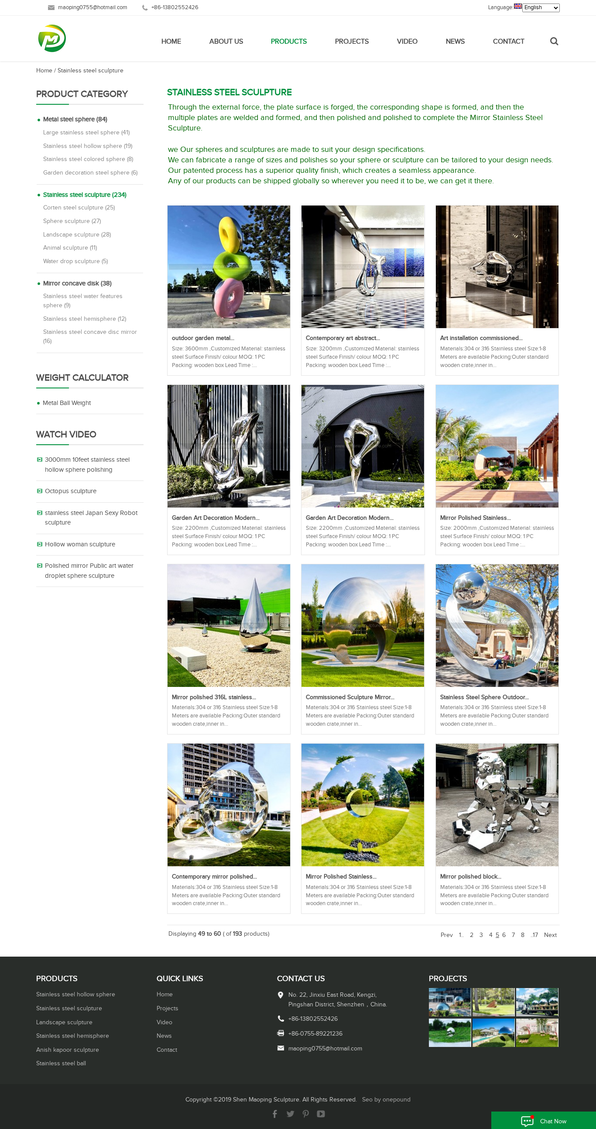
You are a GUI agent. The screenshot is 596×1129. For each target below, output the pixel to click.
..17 (534, 935)
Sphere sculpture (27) (72, 221)
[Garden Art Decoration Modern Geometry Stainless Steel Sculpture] (362, 506)
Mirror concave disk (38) (77, 283)
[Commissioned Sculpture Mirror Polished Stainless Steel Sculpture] (362, 685)
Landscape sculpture (64, 1022)
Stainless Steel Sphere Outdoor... (484, 697)
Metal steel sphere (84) (75, 119)
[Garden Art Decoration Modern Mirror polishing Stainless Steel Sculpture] (229, 506)
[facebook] (275, 1116)
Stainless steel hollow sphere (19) (87, 146)
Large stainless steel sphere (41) (86, 132)
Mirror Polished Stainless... (475, 518)
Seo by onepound (386, 1099)
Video (407, 42)
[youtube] (321, 1116)
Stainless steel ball (61, 1063)
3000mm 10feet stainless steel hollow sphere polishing (87, 465)
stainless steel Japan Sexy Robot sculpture (91, 518)
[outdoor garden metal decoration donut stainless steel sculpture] (229, 326)
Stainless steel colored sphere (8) (88, 159)
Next (550, 935)
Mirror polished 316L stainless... (214, 697)
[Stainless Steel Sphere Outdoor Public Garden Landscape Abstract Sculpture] (497, 685)
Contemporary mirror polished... (214, 876)
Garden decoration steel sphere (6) (90, 172)
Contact (508, 42)
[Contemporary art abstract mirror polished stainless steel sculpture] (362, 326)
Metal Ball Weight (67, 403)
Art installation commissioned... (481, 338)
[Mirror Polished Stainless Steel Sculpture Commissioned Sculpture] (497, 506)
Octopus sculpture (70, 491)
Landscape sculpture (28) (77, 234)
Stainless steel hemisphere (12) (84, 319)
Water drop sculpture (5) (75, 261)
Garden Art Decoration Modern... (216, 518)
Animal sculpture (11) (70, 247)
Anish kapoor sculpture (67, 1050)
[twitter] (290, 1116)
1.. (461, 935)
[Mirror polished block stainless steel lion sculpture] (497, 864)
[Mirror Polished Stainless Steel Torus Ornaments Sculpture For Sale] (362, 864)
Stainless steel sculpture (90, 70)
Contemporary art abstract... (343, 338)
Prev (447, 935)
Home (171, 42)
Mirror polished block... (470, 876)
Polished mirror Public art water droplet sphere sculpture (89, 571)
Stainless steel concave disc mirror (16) (90, 337)
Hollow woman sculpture (80, 544)
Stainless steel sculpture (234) (85, 195)
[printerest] (305, 1116)
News (455, 42)
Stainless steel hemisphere (72, 1036)
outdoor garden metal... (203, 338)
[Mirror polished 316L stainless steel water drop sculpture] (229, 685)
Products (289, 42)
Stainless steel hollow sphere (75, 994)
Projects (352, 42)
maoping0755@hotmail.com (92, 7)
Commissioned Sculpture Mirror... (350, 697)
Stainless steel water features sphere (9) (83, 301)
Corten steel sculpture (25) (79, 207)
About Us (226, 42)
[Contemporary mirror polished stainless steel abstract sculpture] (229, 864)
